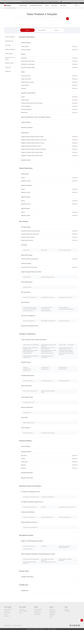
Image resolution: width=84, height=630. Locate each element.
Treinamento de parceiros (38, 609)
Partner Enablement (37, 612)
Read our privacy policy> (54, 1)
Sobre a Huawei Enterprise (8, 609)
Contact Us (6, 614)
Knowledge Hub (52, 614)
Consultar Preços (21, 609)
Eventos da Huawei (7, 612)
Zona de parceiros (37, 614)
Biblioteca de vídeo (52, 612)
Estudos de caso (52, 609)
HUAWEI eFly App (19, 625)
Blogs (50, 617)
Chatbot (20, 612)
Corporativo (66, 609)
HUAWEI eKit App (9, 625)
